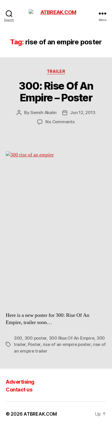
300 (18, 338)
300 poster (35, 338)
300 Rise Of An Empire (71, 338)
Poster (34, 344)
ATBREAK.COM (40, 414)
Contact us (19, 390)
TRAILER (56, 71)
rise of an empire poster (67, 344)
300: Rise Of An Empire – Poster (56, 91)
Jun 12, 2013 (82, 112)
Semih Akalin (43, 112)
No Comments (59, 121)
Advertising (20, 382)
